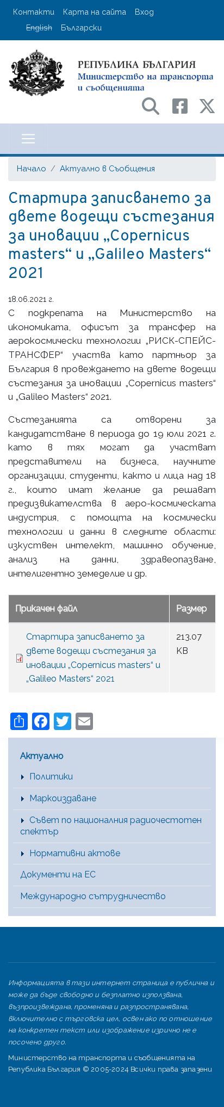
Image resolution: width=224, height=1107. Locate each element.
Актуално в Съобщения (107, 168)
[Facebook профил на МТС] (185, 105)
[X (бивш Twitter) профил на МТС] (207, 105)
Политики (51, 776)
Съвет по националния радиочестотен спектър (111, 826)
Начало (31, 168)
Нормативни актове (74, 853)
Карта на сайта (94, 11)
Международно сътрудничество (93, 896)
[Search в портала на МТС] (156, 105)
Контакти (33, 11)
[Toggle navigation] (28, 138)
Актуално (42, 756)
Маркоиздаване (62, 798)
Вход (144, 11)
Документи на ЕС (58, 874)
